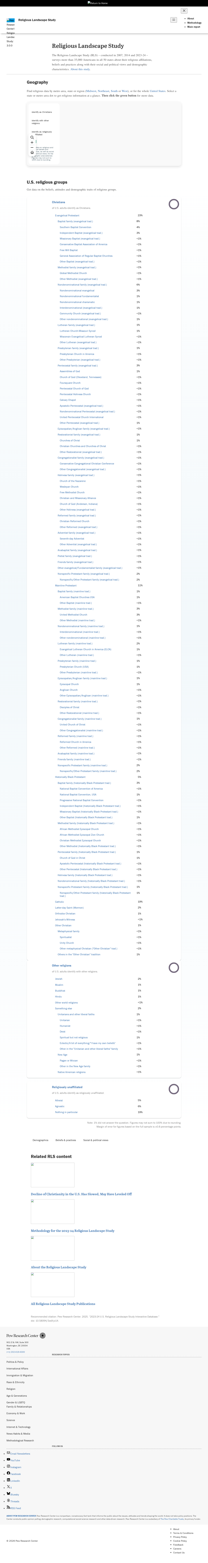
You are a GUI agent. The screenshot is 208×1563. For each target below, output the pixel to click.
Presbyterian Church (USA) (74, 666)
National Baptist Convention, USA (78, 794)
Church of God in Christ (72, 857)
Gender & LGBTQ (15, 1402)
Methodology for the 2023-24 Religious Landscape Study (72, 1230)
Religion (10, 1388)
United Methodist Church (73, 614)
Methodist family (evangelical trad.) (77, 267)
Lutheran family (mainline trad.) (75, 643)
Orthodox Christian (65, 913)
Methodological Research (20, 1440)
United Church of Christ (72, 724)
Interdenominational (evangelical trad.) (81, 307)
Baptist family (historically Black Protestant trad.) (84, 783)
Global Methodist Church (73, 273)
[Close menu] (184, 11)
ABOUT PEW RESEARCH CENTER (21, 1515)
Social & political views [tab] (95, 1140)
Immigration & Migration (19, 1375)
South (114, 91)
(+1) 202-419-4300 (15, 1352)
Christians (58, 202)
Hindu (58, 996)
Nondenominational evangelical (77, 290)
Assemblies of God (70, 371)
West (125, 91)
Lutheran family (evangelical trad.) (76, 325)
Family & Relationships (19, 1406)
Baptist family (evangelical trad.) (75, 221)
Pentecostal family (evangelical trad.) (78, 365)
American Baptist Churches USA (77, 597)
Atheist (59, 1100)
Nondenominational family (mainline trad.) (81, 626)
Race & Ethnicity (15, 1382)
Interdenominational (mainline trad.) (80, 631)
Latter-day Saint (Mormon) (69, 907)
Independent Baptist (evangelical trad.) (81, 232)
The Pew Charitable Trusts (172, 1519)
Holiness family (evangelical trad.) (76, 475)
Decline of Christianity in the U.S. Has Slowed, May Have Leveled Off (81, 1194)
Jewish (58, 978)
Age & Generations (16, 1395)
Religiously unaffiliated (67, 1087)
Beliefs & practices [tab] (66, 1140)
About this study (80, 69)
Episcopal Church (69, 684)
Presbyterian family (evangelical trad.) (78, 348)
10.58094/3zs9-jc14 (47, 1320)
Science (10, 1420)
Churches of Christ (70, 440)
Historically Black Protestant (70, 776)
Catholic (59, 901)
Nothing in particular (66, 1112)
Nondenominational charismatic (77, 302)
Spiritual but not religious (74, 1037)
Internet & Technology (18, 1427)
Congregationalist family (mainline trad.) (80, 718)
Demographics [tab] (40, 1140)
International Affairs (17, 1368)
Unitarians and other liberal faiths (76, 1014)
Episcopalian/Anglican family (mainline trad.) (82, 678)
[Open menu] (173, 20)
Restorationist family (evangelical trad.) (79, 434)
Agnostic (59, 1106)
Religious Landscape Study (37, 20)
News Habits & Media (18, 1433)
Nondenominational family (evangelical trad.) (82, 284)
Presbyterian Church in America (77, 354)
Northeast (103, 91)
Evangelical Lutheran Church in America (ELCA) (85, 649)
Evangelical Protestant (67, 215)
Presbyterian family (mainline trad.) (77, 660)
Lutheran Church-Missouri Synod (78, 330)
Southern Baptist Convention (75, 227)
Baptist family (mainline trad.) (74, 591)
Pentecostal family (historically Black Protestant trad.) (87, 852)
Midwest (91, 91)
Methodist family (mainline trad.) (76, 608)
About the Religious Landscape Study (58, 1267)
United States (157, 91)
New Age (62, 1054)
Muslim (59, 984)
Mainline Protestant (66, 585)
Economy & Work (15, 1413)
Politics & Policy (15, 1361)
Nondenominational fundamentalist (79, 296)
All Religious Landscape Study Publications (63, 1303)
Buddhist (60, 990)
